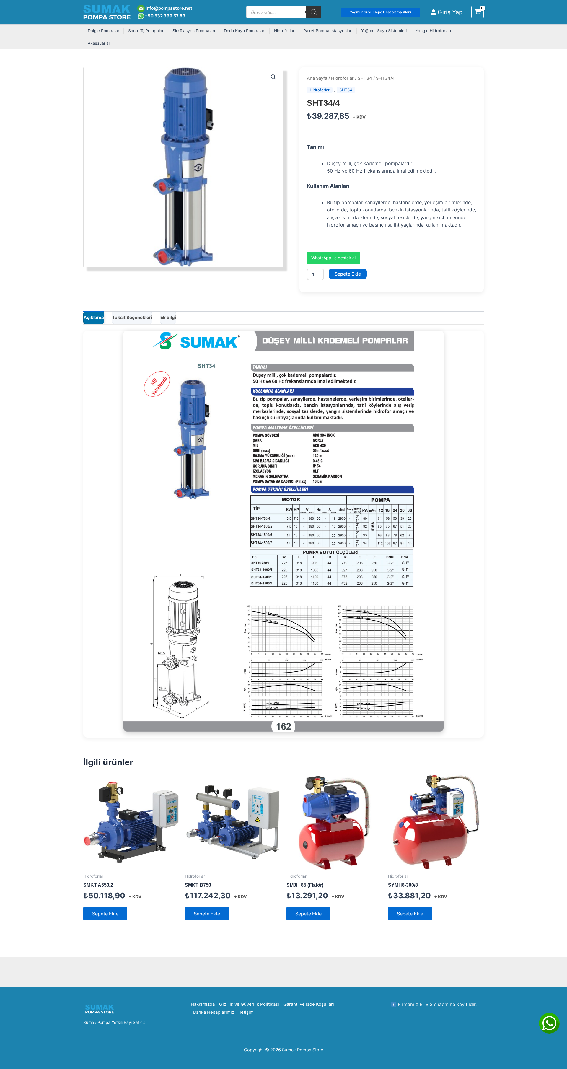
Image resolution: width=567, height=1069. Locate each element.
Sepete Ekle (348, 274)
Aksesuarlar (99, 42)
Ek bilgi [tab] (168, 317)
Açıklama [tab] (94, 317)
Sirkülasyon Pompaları (193, 30)
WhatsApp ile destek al (333, 257)
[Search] (313, 12)
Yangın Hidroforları (433, 30)
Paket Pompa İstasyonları (327, 30)
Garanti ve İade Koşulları (309, 1004)
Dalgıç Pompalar (103, 30)
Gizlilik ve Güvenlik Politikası (249, 1004)
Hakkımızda (203, 1004)
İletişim (246, 1012)
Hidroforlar (284, 30)
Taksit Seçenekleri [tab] (132, 317)
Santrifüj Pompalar (146, 30)
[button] (380, 12)
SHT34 (365, 78)
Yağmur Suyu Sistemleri (384, 30)
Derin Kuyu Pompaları (244, 30)
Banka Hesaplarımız (213, 1012)
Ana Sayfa (317, 78)
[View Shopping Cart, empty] (477, 12)
